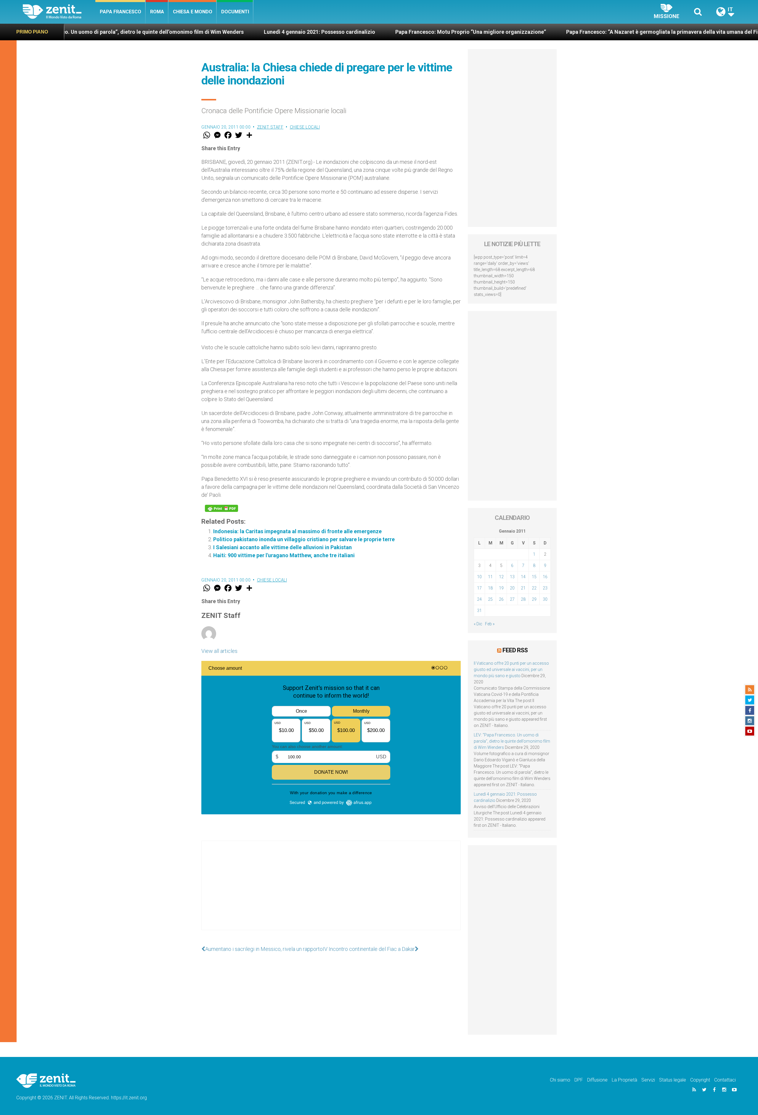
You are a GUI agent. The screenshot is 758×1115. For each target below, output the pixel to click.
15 (534, 576)
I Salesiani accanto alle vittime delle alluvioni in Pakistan (282, 547)
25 (490, 599)
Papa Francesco (120, 12)
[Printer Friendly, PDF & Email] (221, 508)
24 (479, 599)
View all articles (219, 651)
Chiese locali (305, 127)
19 (501, 588)
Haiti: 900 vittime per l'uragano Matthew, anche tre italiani (284, 555)
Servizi (648, 1080)
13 (512, 576)
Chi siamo (560, 1080)
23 (545, 588)
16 (545, 576)
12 (501, 576)
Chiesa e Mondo (192, 12)
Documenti (235, 12)
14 (523, 576)
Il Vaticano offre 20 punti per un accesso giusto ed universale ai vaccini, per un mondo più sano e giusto (511, 669)
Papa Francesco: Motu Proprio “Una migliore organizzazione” (413, 32)
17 (479, 588)
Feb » (489, 623)
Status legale (672, 1080)
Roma (157, 12)
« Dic (478, 623)
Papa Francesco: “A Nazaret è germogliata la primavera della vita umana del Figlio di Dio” (617, 32)
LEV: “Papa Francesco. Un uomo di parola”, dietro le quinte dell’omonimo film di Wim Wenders (512, 741)
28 (523, 599)
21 (523, 588)
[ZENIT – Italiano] (59, 11)
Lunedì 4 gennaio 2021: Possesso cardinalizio (261, 32)
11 (490, 576)
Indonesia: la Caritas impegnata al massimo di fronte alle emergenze (297, 531)
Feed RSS (515, 650)
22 (534, 588)
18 (490, 588)
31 (479, 610)
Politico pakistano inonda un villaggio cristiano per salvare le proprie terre (304, 539)
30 (545, 599)
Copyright (700, 1080)
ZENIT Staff (270, 127)
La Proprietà (624, 1080)
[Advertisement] (331, 891)
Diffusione (597, 1080)
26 (501, 599)
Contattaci (725, 1080)
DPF (578, 1080)
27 (512, 599)
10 (479, 576)
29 (534, 599)
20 (512, 588)
